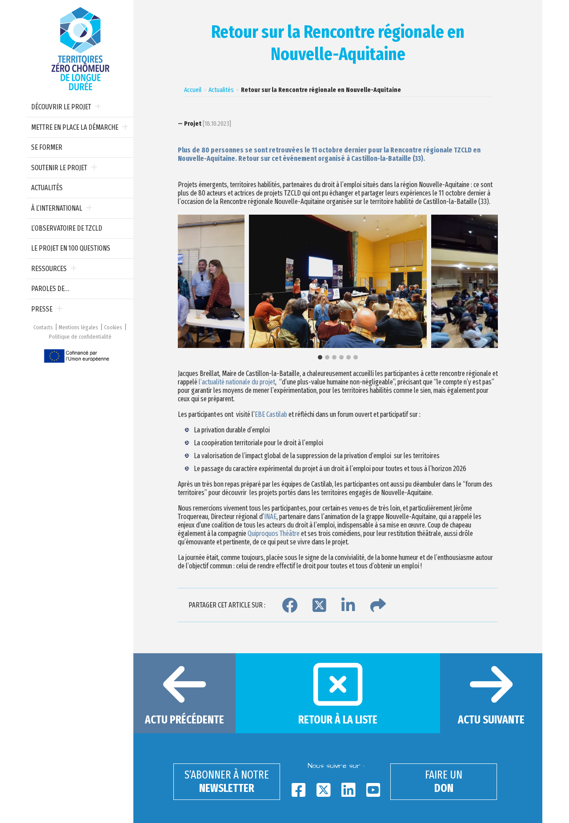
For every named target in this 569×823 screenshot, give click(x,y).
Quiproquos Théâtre (274, 533)
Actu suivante (491, 720)
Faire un (443, 781)
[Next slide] (491, 281)
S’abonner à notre (226, 781)
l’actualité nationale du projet (237, 382)
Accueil (192, 90)
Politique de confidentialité (80, 336)
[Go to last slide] (185, 281)
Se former (46, 147)
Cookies (113, 327)
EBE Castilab (271, 414)
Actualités (47, 188)
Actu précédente (184, 720)
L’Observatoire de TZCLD (66, 228)
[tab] (320, 357)
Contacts (43, 327)
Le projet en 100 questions (70, 248)
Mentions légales (78, 327)
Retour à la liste (337, 720)
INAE (270, 516)
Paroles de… (50, 288)
